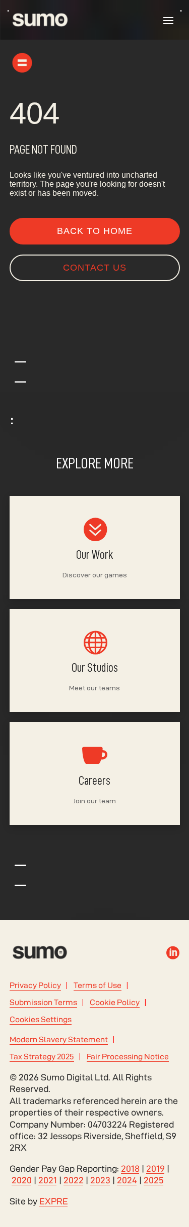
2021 (47, 1180)
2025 (154, 1180)
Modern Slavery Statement (59, 1039)
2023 (100, 1180)
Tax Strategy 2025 (42, 1056)
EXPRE (53, 1201)
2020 (22, 1180)
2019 (155, 1168)
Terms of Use (97, 985)
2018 (130, 1168)
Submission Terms (43, 1002)
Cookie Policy (115, 1002)
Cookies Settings (41, 1019)
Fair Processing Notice (128, 1056)
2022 (74, 1180)
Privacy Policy (35, 985)
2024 (127, 1180)
